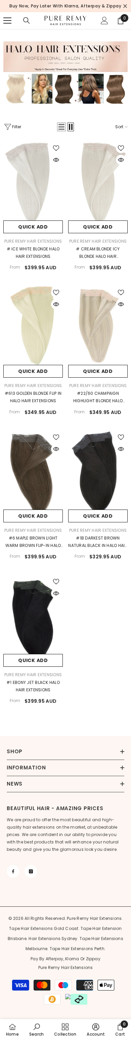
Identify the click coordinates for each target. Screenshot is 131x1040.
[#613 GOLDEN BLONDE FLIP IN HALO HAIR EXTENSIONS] (33, 325)
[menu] (7, 20)
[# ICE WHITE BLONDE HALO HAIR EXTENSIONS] (33, 180)
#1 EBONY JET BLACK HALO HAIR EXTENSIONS (33, 686)
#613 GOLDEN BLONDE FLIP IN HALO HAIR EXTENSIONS (33, 397)
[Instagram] (31, 871)
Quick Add (33, 226)
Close (125, 6)
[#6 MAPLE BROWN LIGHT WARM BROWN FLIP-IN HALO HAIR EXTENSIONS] (33, 470)
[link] (36, 1029)
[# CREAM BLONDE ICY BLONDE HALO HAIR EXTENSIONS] (98, 180)
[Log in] (104, 20)
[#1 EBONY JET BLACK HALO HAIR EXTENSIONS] (33, 614)
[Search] (27, 20)
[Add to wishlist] (56, 148)
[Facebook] (13, 871)
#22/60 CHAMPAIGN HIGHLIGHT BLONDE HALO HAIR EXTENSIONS (98, 397)
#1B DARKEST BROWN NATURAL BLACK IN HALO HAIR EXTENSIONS (97, 542)
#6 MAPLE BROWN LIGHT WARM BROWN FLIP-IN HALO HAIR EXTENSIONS (33, 542)
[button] (61, 127)
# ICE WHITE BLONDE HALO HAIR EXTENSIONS (33, 252)
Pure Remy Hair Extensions (33, 241)
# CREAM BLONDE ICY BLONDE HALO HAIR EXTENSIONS (98, 253)
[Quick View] (56, 160)
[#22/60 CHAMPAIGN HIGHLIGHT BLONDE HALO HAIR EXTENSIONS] (98, 325)
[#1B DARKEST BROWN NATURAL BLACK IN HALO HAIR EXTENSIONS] (98, 470)
